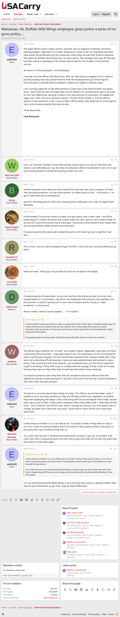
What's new (32, 14)
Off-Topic (70, 547)
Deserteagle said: (32, 319)
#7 (116, 291)
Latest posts (69, 565)
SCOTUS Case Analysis (78, 522)
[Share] (112, 44)
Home (7, 14)
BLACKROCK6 (51, 597)
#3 (116, 184)
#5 (116, 241)
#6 (116, 266)
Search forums (19, 19)
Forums (18, 14)
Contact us (65, 614)
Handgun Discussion (76, 518)
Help (104, 614)
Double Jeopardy (75, 532)
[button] (41, 14)
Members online (12, 565)
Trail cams (72, 551)
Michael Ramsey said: (34, 454)
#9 (116, 388)
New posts (6, 19)
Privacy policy (94, 614)
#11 (115, 448)
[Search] (116, 14)
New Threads (70, 508)
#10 (115, 418)
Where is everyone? (76, 541)
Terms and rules (79, 614)
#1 (116, 44)
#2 (116, 159)
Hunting (70, 557)
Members (50, 14)
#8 (116, 346)
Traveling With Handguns (78, 528)
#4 (116, 211)
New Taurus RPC (75, 512)
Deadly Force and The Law (78, 537)
